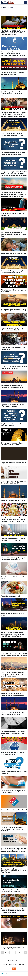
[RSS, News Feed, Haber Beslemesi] (14, 969)
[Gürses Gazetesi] (8, 2)
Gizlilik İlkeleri (22, 964)
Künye (10, 964)
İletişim (15, 964)
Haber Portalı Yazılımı (8, 973)
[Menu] (25, 2)
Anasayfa (5, 964)
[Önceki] (2, 952)
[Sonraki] (25, 952)
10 (22, 952)
